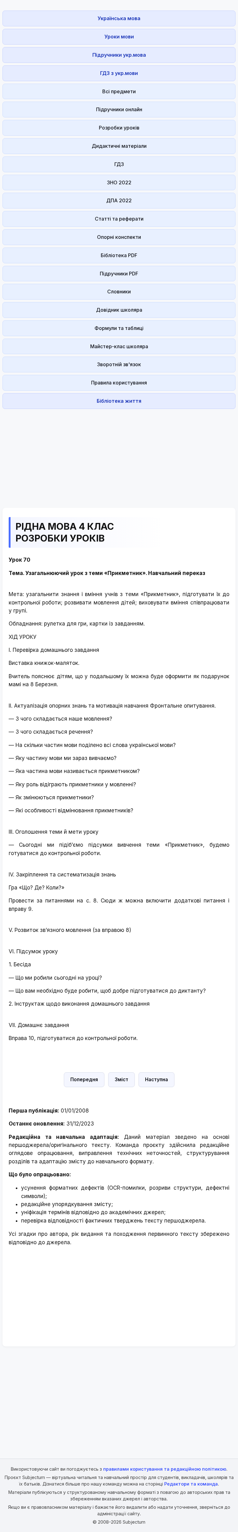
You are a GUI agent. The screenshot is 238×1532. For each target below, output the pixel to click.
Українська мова (119, 18)
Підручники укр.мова (119, 55)
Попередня (84, 1079)
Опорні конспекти (119, 237)
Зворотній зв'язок (119, 364)
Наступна (156, 1079)
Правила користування (119, 383)
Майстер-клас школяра (119, 346)
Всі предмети (119, 91)
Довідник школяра (119, 310)
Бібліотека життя (119, 401)
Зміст (121, 1079)
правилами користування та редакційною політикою (164, 1469)
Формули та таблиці (119, 328)
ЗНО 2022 (119, 182)
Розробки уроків (119, 128)
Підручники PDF (119, 273)
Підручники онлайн (119, 109)
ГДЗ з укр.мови (119, 73)
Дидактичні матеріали (119, 146)
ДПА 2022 (119, 200)
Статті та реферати (119, 219)
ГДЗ (119, 164)
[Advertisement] (119, 454)
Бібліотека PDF (119, 255)
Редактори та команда (191, 1483)
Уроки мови (119, 36)
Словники (119, 291)
